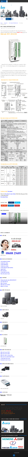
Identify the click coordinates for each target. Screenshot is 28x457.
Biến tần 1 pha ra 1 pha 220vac (7, 355)
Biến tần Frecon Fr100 (5, 352)
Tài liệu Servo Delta (4, 266)
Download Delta (4, 197)
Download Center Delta (10, 193)
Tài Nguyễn (16, 452)
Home (1, 23)
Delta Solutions (4, 270)
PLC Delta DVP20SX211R (13, 23)
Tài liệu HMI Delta (4, 264)
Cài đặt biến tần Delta (5, 272)
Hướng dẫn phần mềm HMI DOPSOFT (8, 280)
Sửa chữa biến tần (4, 281)
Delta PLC (5, 23)
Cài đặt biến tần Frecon (5, 358)
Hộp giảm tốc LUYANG (5, 284)
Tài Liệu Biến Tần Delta (5, 261)
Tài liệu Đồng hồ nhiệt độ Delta (7, 267)
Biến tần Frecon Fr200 (5, 353)
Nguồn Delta (3, 269)
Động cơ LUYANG (4, 286)
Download (10, 191)
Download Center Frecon (5, 359)
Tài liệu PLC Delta (4, 263)
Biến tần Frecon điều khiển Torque (7, 356)
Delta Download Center (5, 273)
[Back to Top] (14, 455)
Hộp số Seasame (4, 283)
